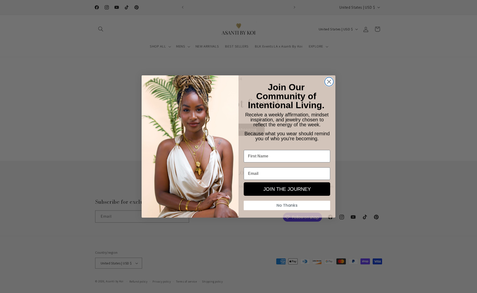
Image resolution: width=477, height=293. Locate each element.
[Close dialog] (329, 81)
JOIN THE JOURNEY (287, 189)
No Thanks (287, 205)
